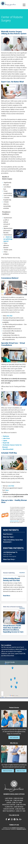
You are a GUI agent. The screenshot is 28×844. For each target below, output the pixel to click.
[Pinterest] (15, 819)
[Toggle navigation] (24, 5)
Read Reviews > (8, 534)
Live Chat (11, 486)
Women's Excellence (17, 827)
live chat (9, 316)
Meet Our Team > (8, 537)
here (7, 490)
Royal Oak (6, 443)
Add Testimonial (14, 737)
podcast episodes (14, 521)
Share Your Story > (9, 559)
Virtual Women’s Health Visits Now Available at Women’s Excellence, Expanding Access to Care (13, 629)
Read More (22, 572)
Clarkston (6, 436)
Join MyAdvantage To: (10, 552)
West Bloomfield (8, 449)
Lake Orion (6, 438)
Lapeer (5, 440)
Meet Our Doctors (7, 770)
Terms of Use (14, 825)
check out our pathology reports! (7, 239)
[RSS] (17, 819)
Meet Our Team (21, 770)
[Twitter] (9, 819)
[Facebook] (7, 819)
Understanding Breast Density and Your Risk (11, 579)
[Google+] (20, 819)
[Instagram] (12, 819)
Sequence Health (21, 829)
